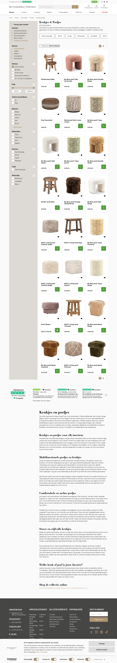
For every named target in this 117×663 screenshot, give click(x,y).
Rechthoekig (19, 152)
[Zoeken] (75, 6)
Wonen (11, 12)
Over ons (72, 614)
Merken (49, 12)
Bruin (17, 123)
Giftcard (52, 626)
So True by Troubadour (23, 78)
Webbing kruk (81, 588)
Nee (16, 103)
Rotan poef (55, 588)
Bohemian (18, 178)
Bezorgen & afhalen (56, 619)
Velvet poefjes (44, 588)
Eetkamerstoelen (20, 31)
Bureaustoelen (19, 36)
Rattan (17, 143)
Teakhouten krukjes (67, 588)
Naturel (18, 115)
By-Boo (17, 70)
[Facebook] (91, 632)
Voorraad (37, 12)
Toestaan (102, 643)
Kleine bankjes (20, 169)
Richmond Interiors (22, 75)
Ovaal (17, 158)
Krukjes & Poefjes (21, 40)
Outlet (71, 631)
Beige (17, 112)
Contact (52, 614)
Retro (17, 184)
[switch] (53, 659)
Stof (16, 140)
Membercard (54, 624)
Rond (17, 155)
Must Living (19, 73)
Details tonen (98, 659)
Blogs (71, 624)
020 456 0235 (16, 622)
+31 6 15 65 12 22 (17, 630)
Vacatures (73, 629)
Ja (15, 100)
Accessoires (18, 56)
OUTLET (105, 12)
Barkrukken (18, 38)
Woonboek (73, 617)
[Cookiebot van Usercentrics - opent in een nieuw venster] (12, 659)
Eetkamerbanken (20, 33)
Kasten (16, 53)
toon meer (18, 127)
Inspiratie (92, 12)
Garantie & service (55, 617)
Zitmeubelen (19, 49)
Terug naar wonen (21, 24)
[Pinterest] (101, 632)
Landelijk (18, 181)
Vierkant (18, 161)
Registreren (98, 619)
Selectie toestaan (101, 649)
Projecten (79, 12)
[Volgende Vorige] (106, 46)
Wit (16, 120)
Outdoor (24, 12)
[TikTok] (106, 632)
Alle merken (19, 67)
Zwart (17, 118)
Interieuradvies (63, 12)
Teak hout (18, 137)
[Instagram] (96, 632)
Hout (17, 134)
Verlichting (18, 58)
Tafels (16, 51)
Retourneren (54, 622)
